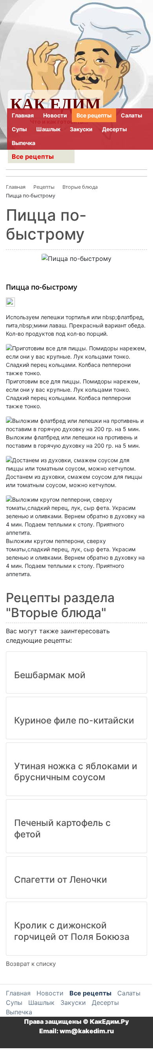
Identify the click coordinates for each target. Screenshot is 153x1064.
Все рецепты (93, 115)
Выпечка (23, 143)
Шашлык (48, 129)
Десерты (114, 129)
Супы (19, 129)
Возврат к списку (31, 963)
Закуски (81, 129)
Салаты (131, 115)
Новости (55, 115)
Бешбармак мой (50, 675)
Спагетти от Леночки (60, 879)
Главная (23, 115)
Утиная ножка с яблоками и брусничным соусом (75, 772)
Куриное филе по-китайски (74, 720)
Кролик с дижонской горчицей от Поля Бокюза (71, 931)
